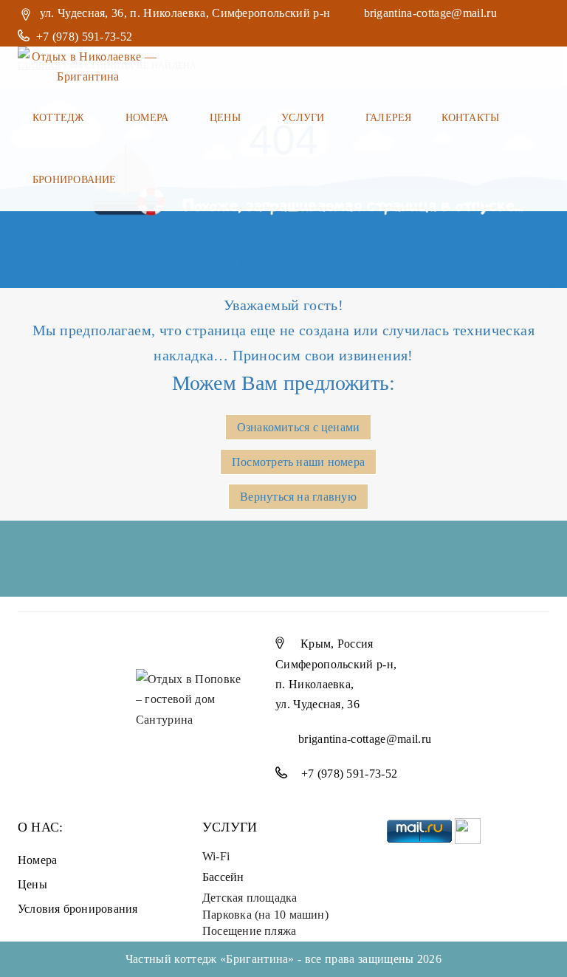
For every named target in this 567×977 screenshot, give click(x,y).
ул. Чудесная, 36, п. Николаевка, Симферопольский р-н (185, 13)
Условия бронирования (77, 908)
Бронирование (76, 179)
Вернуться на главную (298, 496)
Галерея (388, 117)
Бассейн (223, 877)
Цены (227, 117)
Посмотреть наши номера (298, 462)
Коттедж (60, 117)
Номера (149, 117)
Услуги (304, 117)
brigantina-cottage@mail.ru (430, 13)
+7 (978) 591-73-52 (86, 36)
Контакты (470, 117)
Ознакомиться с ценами (298, 427)
